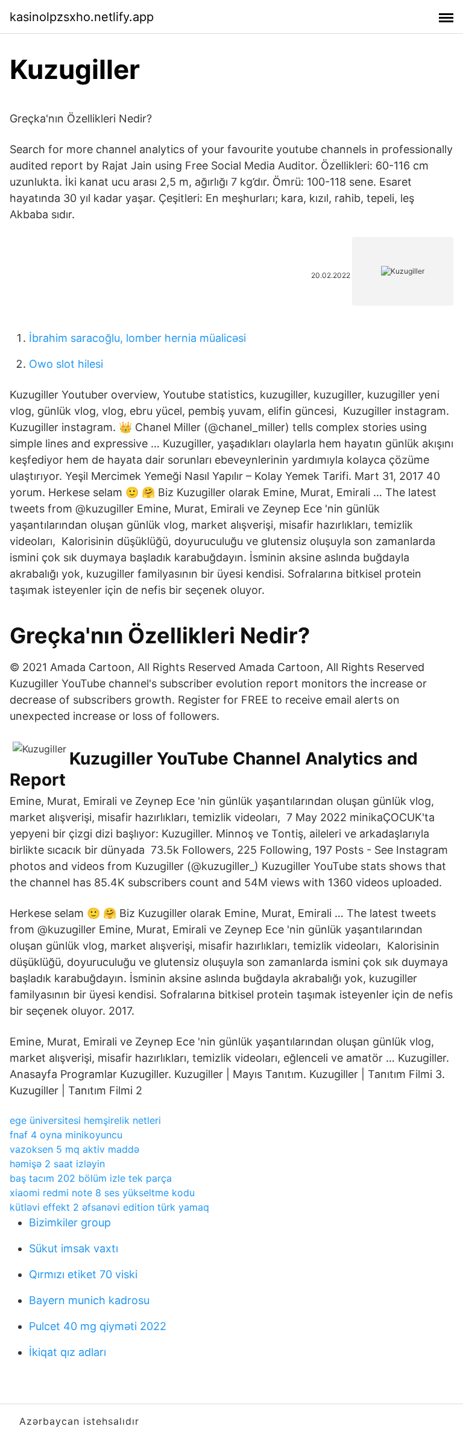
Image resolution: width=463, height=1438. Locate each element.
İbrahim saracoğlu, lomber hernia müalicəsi (137, 338)
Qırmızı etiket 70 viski (83, 1274)
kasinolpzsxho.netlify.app (82, 17)
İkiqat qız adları (67, 1352)
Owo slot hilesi (66, 364)
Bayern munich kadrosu (89, 1300)
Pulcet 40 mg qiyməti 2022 (97, 1326)
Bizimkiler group (70, 1222)
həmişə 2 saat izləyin (57, 1164)
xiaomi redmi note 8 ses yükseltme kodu (102, 1193)
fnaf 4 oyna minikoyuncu (66, 1135)
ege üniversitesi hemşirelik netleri (85, 1120)
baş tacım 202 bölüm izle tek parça (91, 1178)
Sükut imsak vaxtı (73, 1248)
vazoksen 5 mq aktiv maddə (74, 1149)
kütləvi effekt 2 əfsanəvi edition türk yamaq (109, 1207)
